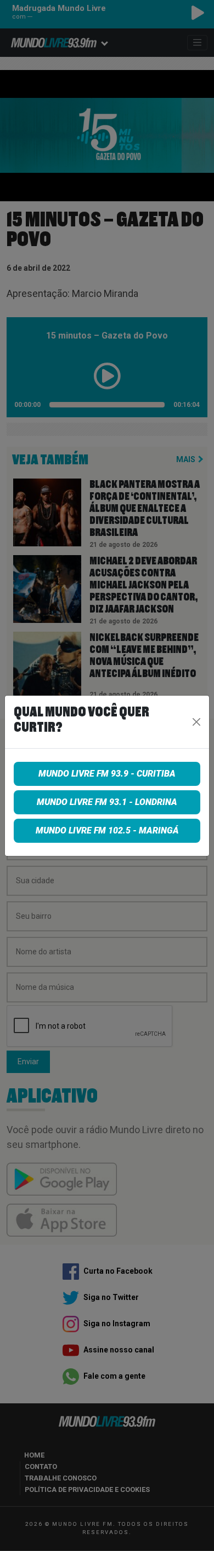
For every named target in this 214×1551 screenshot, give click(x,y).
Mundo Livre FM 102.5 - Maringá (107, 830)
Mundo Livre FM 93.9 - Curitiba (107, 773)
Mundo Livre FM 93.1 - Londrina (107, 802)
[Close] (197, 722)
